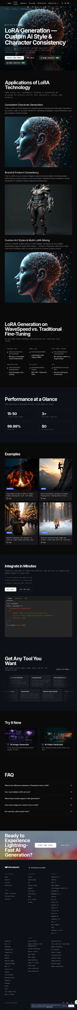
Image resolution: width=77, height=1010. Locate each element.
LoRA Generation (33, 971)
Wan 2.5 (7, 944)
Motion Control (33, 951)
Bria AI (53, 899)
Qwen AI (7, 955)
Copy (9, 498)
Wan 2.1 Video (9, 994)
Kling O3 (7, 941)
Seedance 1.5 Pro (57, 930)
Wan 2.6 (53, 933)
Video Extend (32, 941)
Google (7, 972)
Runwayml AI (9, 949)
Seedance (7, 980)
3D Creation (55, 949)
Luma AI (53, 896)
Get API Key (25, 589)
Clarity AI (54, 910)
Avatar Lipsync (56, 952)
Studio (30, 877)
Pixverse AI (9, 969)
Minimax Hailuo (10, 977)
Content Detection (34, 948)
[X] (71, 1003)
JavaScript (18, 598)
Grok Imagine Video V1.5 (59, 888)
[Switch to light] (62, 3)
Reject (65, 1005)
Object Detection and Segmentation (35, 945)
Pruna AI (54, 913)
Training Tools (56, 955)
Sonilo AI (54, 902)
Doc (29, 882)
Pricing (32, 3)
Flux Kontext (9, 975)
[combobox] (69, 3)
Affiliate (31, 891)
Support (30, 888)
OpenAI (7, 958)
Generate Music (56, 941)
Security (7, 899)
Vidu (6, 989)
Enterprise (41, 3)
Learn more (49, 1006)
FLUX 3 (53, 882)
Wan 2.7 (53, 922)
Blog (29, 896)
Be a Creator (32, 899)
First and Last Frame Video (60, 944)
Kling (6, 986)
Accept (71, 1005)
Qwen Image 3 (55, 885)
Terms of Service (10, 893)
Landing (14, 9)
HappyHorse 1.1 (56, 894)
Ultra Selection (33, 968)
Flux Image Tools (10, 991)
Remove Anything (56, 946)
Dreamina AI (9, 952)
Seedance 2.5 (55, 877)
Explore (23, 3)
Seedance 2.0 (55, 919)
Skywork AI (54, 905)
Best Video (31, 954)
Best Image (31, 957)
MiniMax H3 (54, 891)
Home (9, 3)
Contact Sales (32, 885)
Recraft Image (9, 960)
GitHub (30, 902)
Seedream (7, 946)
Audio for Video (33, 963)
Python (10, 598)
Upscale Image (55, 963)
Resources (52, 3)
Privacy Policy (10, 896)
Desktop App (32, 880)
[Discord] (67, 1003)
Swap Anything (32, 960)
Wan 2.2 (7, 966)
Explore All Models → (63, 669)
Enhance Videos (56, 958)
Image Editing (55, 960)
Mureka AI (54, 908)
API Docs (10, 589)
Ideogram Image (10, 963)
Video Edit (31, 965)
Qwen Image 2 (55, 924)
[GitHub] (63, 1003)
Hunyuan (7, 983)
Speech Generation (57, 966)
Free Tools (16, 3)
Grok (52, 927)
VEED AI (53, 880)
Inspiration (32, 894)
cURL (26, 598)
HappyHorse (54, 916)
